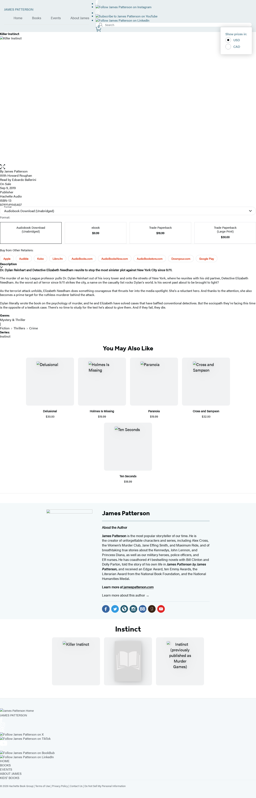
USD (236, 40)
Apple (6, 259)
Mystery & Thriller (12, 319)
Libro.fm (58, 259)
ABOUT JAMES (11, 773)
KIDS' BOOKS (9, 777)
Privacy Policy (60, 786)
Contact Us (76, 786)
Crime (33, 328)
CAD (236, 46)
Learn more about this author (124, 595)
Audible (23, 259)
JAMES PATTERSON (18, 9)
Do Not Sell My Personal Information (105, 786)
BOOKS (5, 765)
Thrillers (19, 328)
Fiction (5, 328)
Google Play (206, 259)
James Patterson (126, 513)
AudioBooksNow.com (114, 259)
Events (56, 18)
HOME (5, 761)
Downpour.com (180, 259)
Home (18, 18)
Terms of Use (42, 786)
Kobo (40, 259)
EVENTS (6, 769)
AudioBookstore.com (150, 259)
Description (8, 264)
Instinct (5, 336)
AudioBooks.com (82, 259)
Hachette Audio (11, 196)
